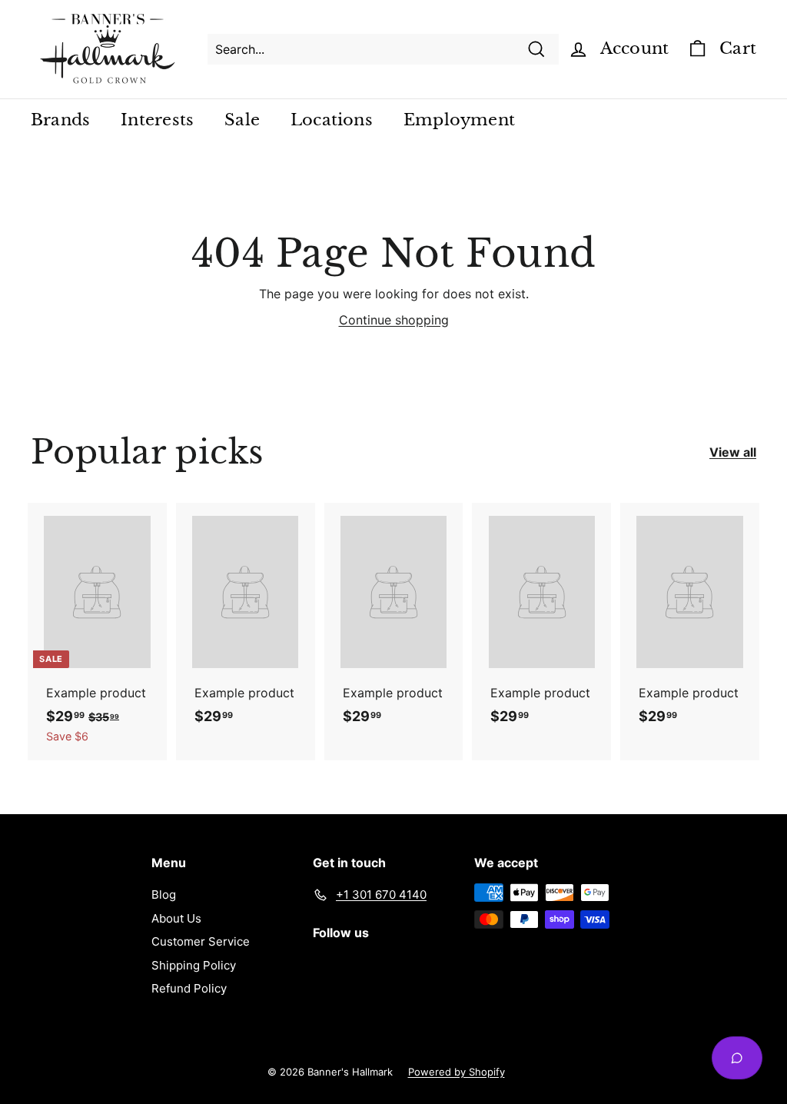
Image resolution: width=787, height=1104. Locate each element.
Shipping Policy (193, 965)
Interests (157, 120)
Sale (242, 120)
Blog (163, 894)
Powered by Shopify (456, 1072)
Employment (459, 120)
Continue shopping (394, 320)
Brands (60, 120)
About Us (176, 918)
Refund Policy (189, 988)
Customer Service (200, 941)
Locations (332, 120)
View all (732, 452)
